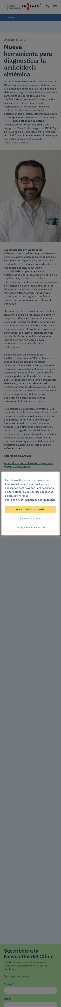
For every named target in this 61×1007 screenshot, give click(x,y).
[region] (30, 504)
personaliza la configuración (37, 499)
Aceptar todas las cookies (30, 509)
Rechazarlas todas (30, 518)
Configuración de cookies (30, 527)
